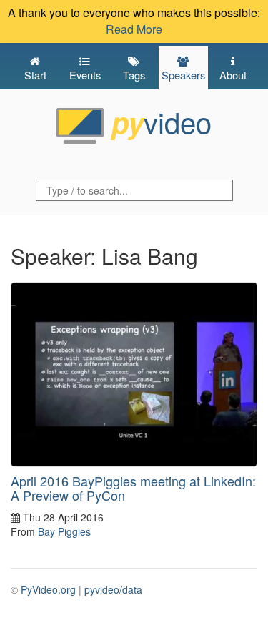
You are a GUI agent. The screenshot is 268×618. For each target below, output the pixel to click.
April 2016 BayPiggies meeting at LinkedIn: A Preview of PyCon (133, 487)
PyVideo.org (48, 589)
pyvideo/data (113, 589)
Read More (134, 29)
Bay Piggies (64, 531)
